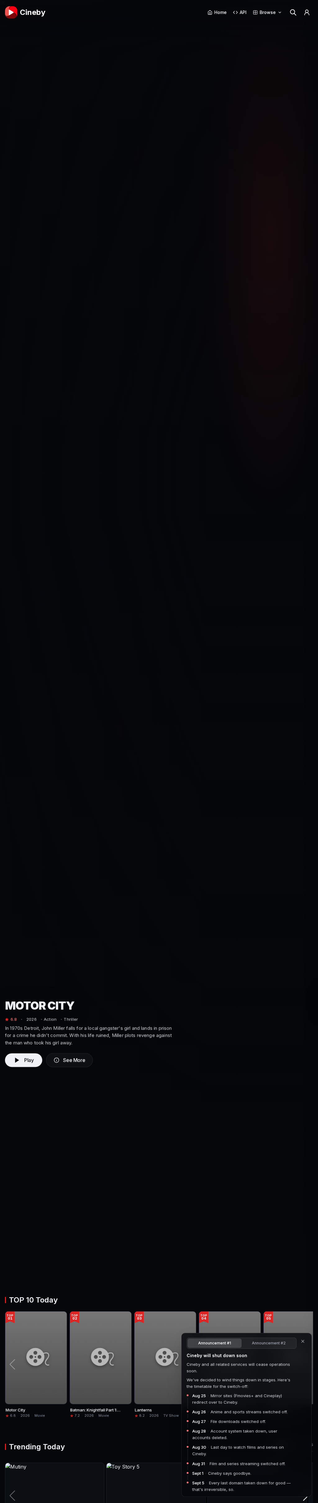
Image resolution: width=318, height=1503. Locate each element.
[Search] (293, 12)
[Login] (307, 12)
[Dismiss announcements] (303, 1341)
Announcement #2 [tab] (269, 1343)
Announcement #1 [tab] (214, 1343)
